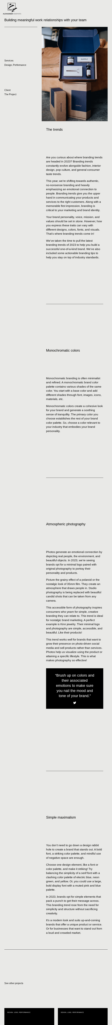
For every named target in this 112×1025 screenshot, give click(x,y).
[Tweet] (74, 702)
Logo (16, 1012)
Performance (19, 65)
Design (8, 65)
